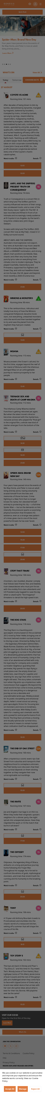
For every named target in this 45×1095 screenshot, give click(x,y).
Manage (22, 1089)
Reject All (35, 1089)
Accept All (9, 1089)
